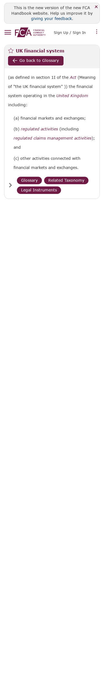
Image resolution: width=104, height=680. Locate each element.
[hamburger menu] (7, 32)
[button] (10, 185)
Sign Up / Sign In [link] (70, 32)
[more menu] (97, 31)
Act (73, 77)
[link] (30, 32)
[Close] (96, 7)
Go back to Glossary (39, 60)
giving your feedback (51, 18)
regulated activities (39, 129)
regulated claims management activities (53, 138)
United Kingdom (72, 96)
